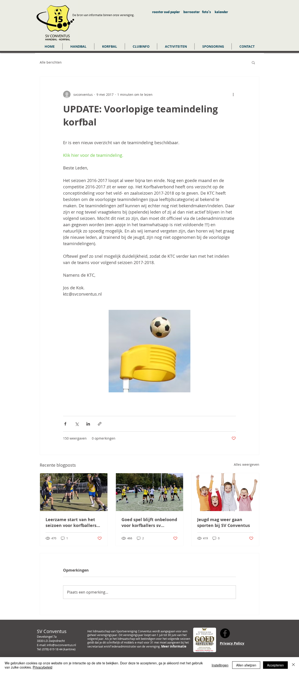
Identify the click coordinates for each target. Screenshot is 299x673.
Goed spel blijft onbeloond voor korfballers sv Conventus (149, 522)
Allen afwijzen (246, 665)
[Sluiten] (293, 665)
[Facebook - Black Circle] (225, 633)
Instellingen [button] (220, 665)
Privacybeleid (42, 667)
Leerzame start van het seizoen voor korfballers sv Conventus (71, 522)
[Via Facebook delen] (65, 424)
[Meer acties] (233, 94)
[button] (78, 46)
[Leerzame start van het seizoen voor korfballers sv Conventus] (73, 492)
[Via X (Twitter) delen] (77, 424)
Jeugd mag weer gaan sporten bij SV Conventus (223, 522)
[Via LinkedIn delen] (88, 424)
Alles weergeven (246, 464)
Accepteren (275, 665)
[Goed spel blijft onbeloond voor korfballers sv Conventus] (149, 492)
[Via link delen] (99, 424)
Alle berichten (51, 62)
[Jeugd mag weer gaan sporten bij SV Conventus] (225, 492)
